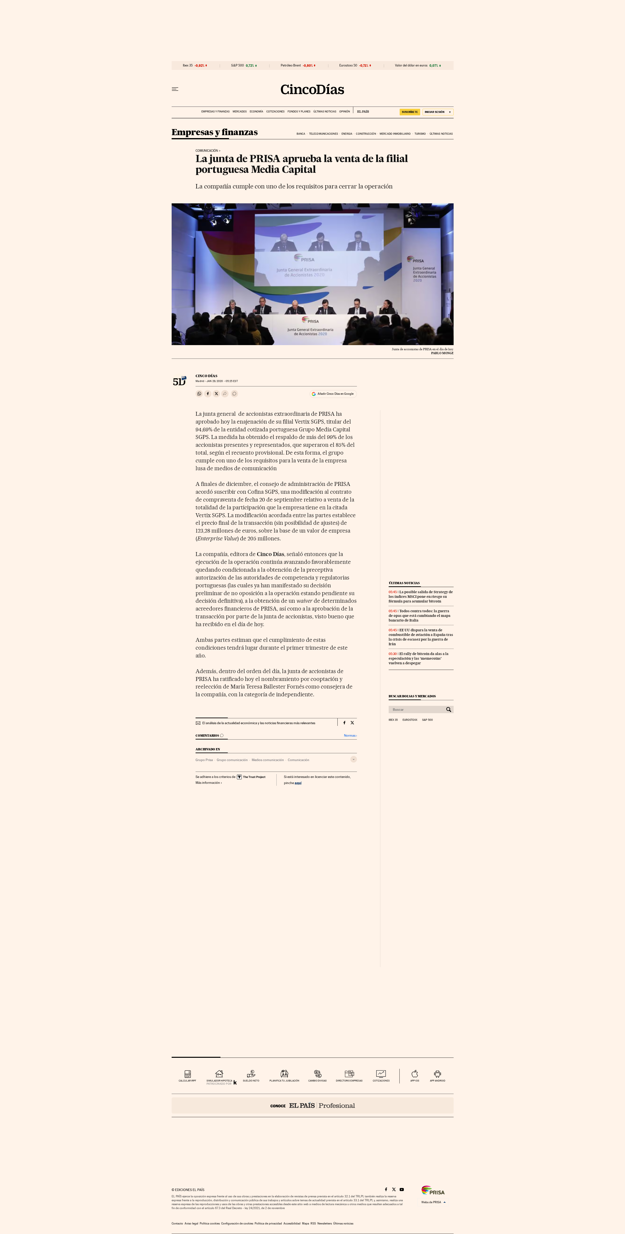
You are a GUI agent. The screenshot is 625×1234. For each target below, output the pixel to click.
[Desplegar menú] (175, 89)
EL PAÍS (361, 110)
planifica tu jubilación (284, 1080)
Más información (208, 783)
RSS (313, 1223)
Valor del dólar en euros (411, 65)
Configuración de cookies (237, 1223)
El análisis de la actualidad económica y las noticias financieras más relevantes (258, 723)
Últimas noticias (324, 111)
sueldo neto (251, 1080)
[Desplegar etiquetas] (353, 759)
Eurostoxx (410, 720)
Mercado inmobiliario (395, 133)
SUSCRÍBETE (410, 112)
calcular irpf (187, 1080)
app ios (414, 1080)
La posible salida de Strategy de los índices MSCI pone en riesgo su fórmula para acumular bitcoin (421, 596)
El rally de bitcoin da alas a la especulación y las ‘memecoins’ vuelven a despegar (418, 658)
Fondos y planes (299, 111)
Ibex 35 (188, 65)
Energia (347, 133)
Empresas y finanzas (215, 111)
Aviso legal (191, 1223)
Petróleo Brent (291, 65)
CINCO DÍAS (206, 376)
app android (437, 1080)
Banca (301, 133)
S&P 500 (237, 65)
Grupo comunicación (232, 760)
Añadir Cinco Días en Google (336, 393)
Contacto (177, 1223)
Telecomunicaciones (323, 133)
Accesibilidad (292, 1223)
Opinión (344, 111)
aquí (298, 783)
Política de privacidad (268, 1223)
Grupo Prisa (204, 760)
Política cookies (210, 1223)
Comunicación (207, 151)
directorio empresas (349, 1080)
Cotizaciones (275, 111)
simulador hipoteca (219, 1080)
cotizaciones (381, 1080)
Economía (256, 111)
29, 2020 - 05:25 (222, 381)
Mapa (305, 1223)
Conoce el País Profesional (313, 1105)
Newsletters (324, 1223)
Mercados (240, 111)
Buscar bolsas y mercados (412, 696)
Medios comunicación (268, 760)
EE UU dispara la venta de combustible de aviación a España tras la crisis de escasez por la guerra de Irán (421, 637)
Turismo (420, 133)
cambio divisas (317, 1080)
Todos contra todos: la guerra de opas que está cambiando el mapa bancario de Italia (419, 615)
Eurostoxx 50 (348, 65)
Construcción (366, 133)
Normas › (350, 735)
